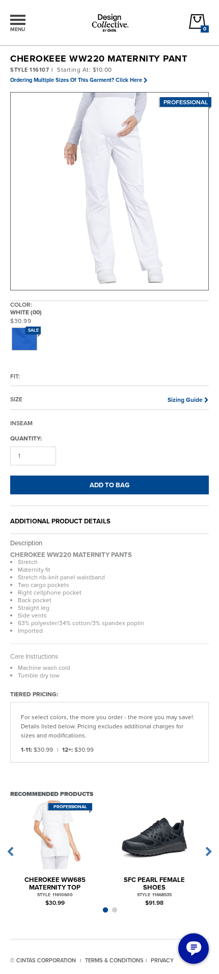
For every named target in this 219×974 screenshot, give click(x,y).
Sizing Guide (185, 399)
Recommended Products (51, 793)
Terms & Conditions (114, 960)
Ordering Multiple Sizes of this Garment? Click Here (76, 80)
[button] (110, 192)
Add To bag (109, 485)
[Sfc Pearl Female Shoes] (154, 835)
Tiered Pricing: (34, 694)
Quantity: (26, 438)
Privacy (162, 960)
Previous (10, 852)
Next (209, 852)
